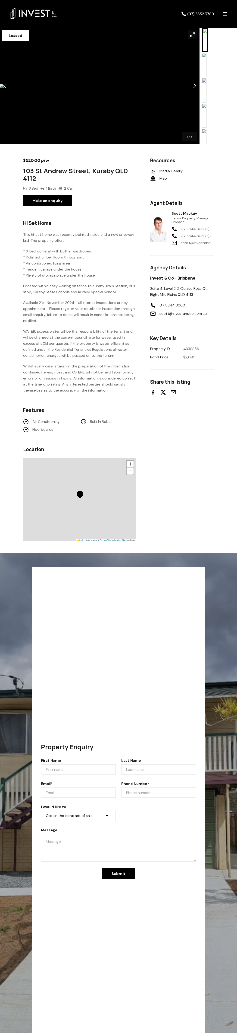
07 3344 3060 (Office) (197, 235)
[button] (100, 86)
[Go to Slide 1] (205, 40)
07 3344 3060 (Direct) (197, 228)
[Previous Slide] (4, 86)
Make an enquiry (47, 200)
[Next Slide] (195, 86)
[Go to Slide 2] (204, 65)
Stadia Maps (92, 540)
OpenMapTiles (105, 540)
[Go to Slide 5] (204, 141)
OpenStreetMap (119, 540)
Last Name (131, 760)
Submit (118, 873)
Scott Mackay (184, 213)
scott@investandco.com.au (197, 242)
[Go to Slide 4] (204, 116)
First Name (51, 760)
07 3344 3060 (172, 305)
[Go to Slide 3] (204, 90)
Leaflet (81, 540)
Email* (47, 783)
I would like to (53, 806)
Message (49, 830)
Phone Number (135, 783)
